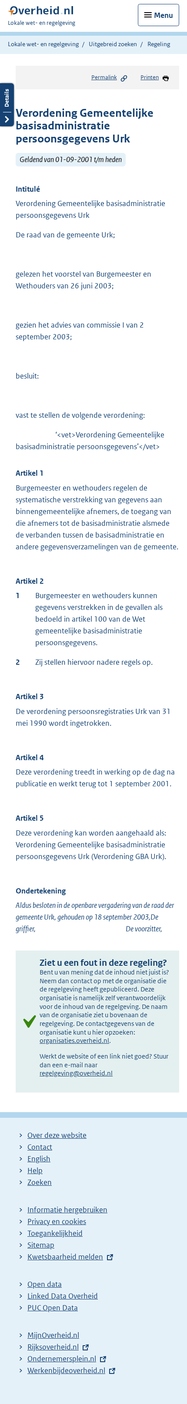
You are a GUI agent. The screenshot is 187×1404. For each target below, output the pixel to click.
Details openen (7, 104)
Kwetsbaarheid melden (65, 1257)
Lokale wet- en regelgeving (43, 44)
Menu (163, 15)
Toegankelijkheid (55, 1233)
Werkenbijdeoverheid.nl (66, 1370)
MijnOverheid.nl (53, 1335)
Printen (149, 77)
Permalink (104, 77)
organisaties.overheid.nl (74, 1040)
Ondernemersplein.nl (61, 1358)
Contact (39, 1147)
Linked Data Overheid (62, 1296)
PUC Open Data (52, 1308)
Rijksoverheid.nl (53, 1347)
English (38, 1159)
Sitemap (40, 1245)
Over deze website (57, 1135)
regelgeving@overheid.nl (76, 1073)
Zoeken (39, 1182)
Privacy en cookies (56, 1221)
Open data (44, 1284)
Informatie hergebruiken (67, 1210)
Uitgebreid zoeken (113, 44)
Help (35, 1170)
